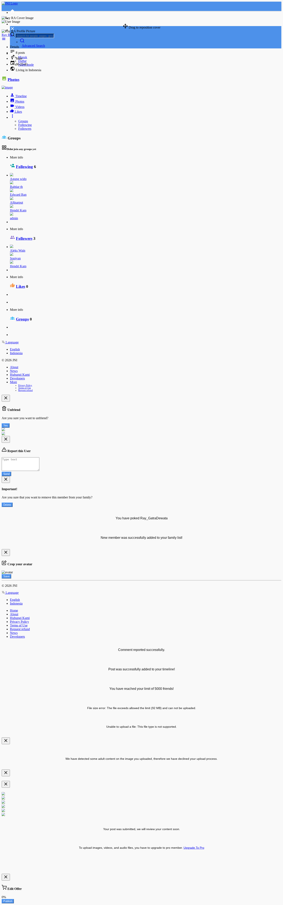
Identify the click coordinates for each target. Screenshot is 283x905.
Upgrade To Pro (194, 847)
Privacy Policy (25, 385)
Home (14, 610)
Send (6, 473)
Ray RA (7, 35)
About (14, 367)
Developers (17, 378)
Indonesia (16, 353)
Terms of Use (24, 387)
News (14, 371)
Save (6, 576)
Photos (13, 79)
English (15, 349)
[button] (4, 40)
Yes (5, 425)
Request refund (25, 390)
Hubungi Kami (20, 374)
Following (25, 125)
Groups (23, 121)
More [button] (13, 382)
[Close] (6, 398)
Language (12, 342)
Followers (24, 128)
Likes (20, 286)
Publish (7, 901)
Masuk (22, 57)
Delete (7, 504)
